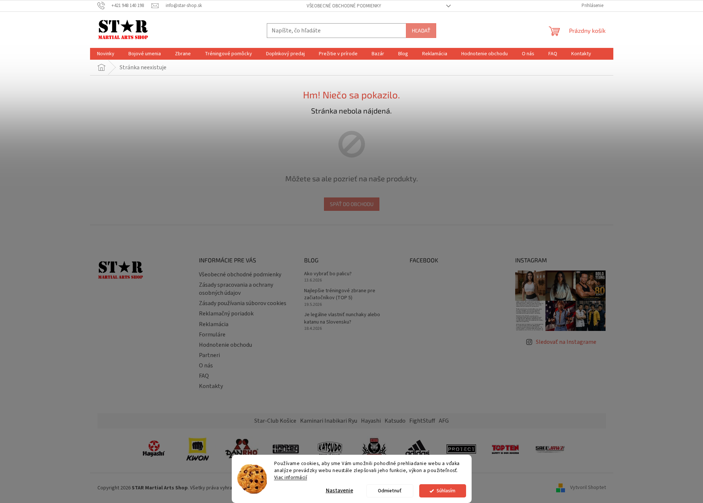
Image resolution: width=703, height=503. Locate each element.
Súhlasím (446, 490)
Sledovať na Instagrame (566, 342)
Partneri (209, 355)
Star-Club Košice (275, 421)
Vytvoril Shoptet (588, 488)
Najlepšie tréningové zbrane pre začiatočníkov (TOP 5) (339, 294)
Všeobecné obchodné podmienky (344, 6)
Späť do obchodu (351, 204)
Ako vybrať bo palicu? (328, 273)
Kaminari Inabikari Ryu (328, 421)
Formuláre (212, 335)
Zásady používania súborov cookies (242, 303)
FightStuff (422, 421)
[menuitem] (105, 54)
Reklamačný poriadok (226, 314)
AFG (444, 421)
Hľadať (421, 30)
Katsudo (395, 421)
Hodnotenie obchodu (225, 345)
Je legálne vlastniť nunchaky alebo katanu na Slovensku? (342, 318)
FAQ (204, 376)
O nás (206, 365)
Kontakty (211, 386)
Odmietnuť (390, 490)
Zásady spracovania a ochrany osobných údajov (236, 289)
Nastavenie (339, 491)
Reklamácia (213, 324)
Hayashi (371, 421)
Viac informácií (290, 477)
